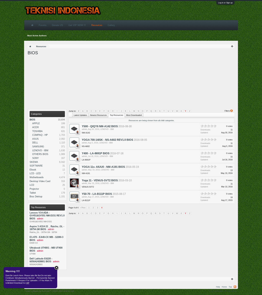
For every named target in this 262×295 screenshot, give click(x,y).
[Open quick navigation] (232, 46)
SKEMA (34, 162)
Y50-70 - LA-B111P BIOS (97, 194)
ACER (35, 127)
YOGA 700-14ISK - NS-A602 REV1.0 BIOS (107, 139)
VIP (27, 283)
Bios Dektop (36, 196)
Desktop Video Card (40, 181)
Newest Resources (98, 115)
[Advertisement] (131, 82)
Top (230, 287)
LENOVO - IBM (40, 150)
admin (84, 129)
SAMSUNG (38, 146)
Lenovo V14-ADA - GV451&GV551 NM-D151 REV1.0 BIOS (47, 215)
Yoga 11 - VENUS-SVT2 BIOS (100, 180)
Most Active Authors (37, 36)
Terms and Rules (215, 291)
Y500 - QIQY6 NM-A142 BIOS (100, 126)
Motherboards (37, 177)
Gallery (111, 25)
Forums (43, 25)
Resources (96, 25)
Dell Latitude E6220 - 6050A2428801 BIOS (41, 260)
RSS (235, 287)
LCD (32, 185)
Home (224, 287)
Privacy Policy (231, 291)
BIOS (32, 119)
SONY (35, 158)
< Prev (83, 208)
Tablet (33, 192)
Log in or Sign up (225, 3)
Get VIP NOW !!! (77, 25)
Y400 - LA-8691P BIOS (95, 153)
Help (218, 287)
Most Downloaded (134, 115)
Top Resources (38, 207)
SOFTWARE (36, 165)
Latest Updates (80, 115)
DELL (35, 142)
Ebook (33, 169)
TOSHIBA (37, 131)
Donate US (57, 25)
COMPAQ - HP (40, 135)
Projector (34, 189)
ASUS (35, 139)
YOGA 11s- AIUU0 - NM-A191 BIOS (103, 166)
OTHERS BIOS (40, 154)
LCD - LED (35, 173)
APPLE (36, 123)
